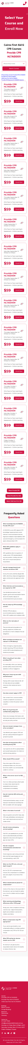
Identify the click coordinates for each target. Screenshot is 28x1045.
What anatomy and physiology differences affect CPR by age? (12, 902)
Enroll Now (19, 101)
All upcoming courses (6, 75)
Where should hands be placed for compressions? (13, 884)
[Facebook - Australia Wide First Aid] (2, 1033)
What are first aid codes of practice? (11, 622)
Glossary (4, 1015)
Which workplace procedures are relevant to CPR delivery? (12, 640)
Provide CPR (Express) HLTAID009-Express (12, 80)
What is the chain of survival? (11, 810)
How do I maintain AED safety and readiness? (13, 795)
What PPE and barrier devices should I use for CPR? (11, 939)
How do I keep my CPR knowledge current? (12, 605)
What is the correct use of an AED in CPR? (13, 776)
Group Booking (6, 1009)
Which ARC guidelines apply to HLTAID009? (11, 548)
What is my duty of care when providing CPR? (12, 659)
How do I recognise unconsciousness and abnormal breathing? (12, 848)
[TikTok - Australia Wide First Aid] (11, 1033)
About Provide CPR (14, 490)
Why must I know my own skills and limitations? (12, 675)
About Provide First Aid (14, 496)
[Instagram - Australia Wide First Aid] (14, 1033)
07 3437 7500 (5, 1021)
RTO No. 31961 (17, 1042)
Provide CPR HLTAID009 (19, 75)
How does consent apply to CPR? (12, 693)
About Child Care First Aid (14, 501)
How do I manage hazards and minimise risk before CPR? (11, 568)
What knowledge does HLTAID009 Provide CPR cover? (13, 525)
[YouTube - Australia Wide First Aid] (8, 1033)
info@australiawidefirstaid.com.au (12, 1023)
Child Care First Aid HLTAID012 (9, 78)
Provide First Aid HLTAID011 (8, 76)
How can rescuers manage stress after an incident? (12, 727)
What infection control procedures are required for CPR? (13, 587)
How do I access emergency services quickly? (11, 828)
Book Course (5, 1007)
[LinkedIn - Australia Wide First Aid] (5, 1033)
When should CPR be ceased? (11, 759)
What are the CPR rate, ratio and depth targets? (12, 865)
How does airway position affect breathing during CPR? (12, 743)
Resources (4, 1013)
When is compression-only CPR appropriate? (12, 921)
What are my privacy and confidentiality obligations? (11, 711)
